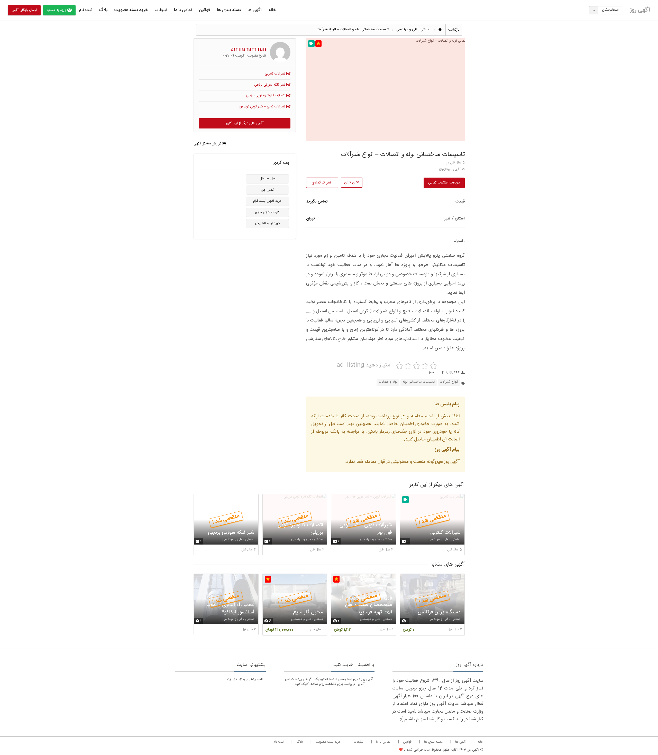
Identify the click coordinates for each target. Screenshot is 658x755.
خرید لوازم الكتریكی (267, 223)
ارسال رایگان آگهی (24, 10)
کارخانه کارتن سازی (267, 212)
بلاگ (103, 10)
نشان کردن (351, 182)
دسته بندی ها (229, 10)
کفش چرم (267, 190)
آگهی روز (640, 10)
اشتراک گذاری (322, 183)
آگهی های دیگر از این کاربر (244, 123)
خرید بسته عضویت (131, 10)
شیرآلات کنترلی (275, 74)
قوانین (204, 10)
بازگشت (453, 30)
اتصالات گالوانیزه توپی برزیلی (266, 95)
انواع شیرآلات (449, 382)
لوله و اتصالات (388, 382)
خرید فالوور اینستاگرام (267, 201)
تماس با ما (183, 10)
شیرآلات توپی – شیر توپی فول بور (262, 106)
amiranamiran (248, 49)
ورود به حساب (56, 10)
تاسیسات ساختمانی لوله (419, 382)
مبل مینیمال (267, 178)
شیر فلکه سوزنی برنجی (270, 85)
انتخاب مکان (610, 10)
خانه (272, 10)
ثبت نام (85, 10)
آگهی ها (255, 10)
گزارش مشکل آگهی (208, 144)
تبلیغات (160, 10)
